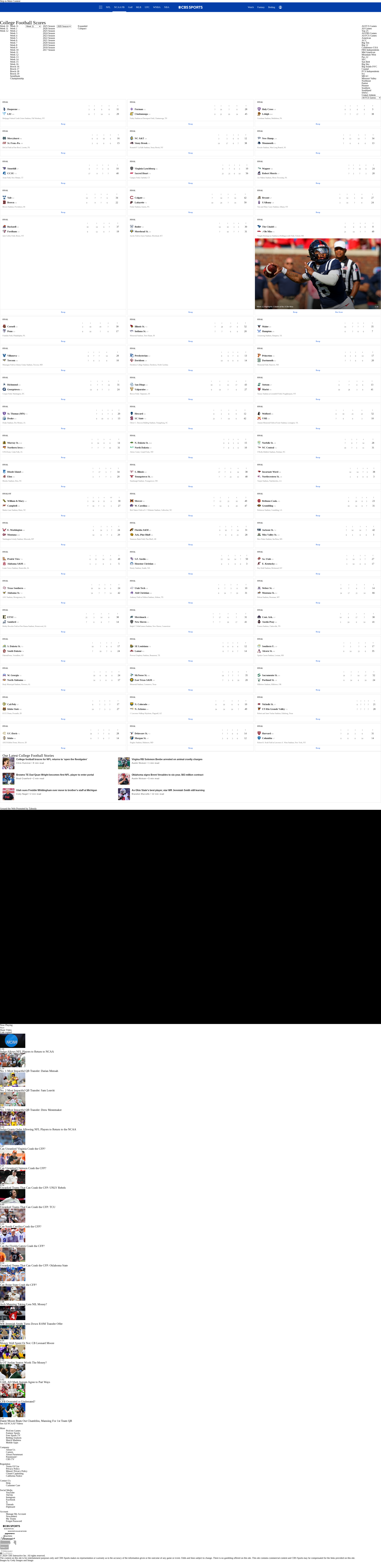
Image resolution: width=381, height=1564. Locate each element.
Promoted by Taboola (26, 808)
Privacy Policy (13, 1468)
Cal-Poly (11, 704)
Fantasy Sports (13, 1433)
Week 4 (13, 35)
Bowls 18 (14, 71)
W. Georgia (13, 675)
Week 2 (13, 31)
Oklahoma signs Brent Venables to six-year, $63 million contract (167, 775)
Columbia (267, 738)
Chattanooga (141, 114)
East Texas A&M (143, 680)
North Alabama (15, 680)
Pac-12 (365, 57)
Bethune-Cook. (269, 501)
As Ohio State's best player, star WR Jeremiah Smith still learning (168, 790)
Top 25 (365, 31)
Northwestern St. (270, 476)
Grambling (267, 506)
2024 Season (49, 33)
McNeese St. (141, 675)
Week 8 (13, 45)
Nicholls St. (267, 704)
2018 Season (49, 47)
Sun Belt (366, 62)
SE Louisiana (141, 646)
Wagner (266, 168)
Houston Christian (144, 564)
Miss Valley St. (269, 535)
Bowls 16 (14, 66)
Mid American (368, 52)
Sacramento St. (269, 675)
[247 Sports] (9, 1533)
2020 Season (49, 42)
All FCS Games (369, 35)
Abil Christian (142, 593)
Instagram (10, 1497)
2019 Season (49, 45)
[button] (268, 16)
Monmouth (267, 143)
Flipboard (10, 1507)
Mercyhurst (13, 138)
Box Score (339, 312)
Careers (9, 1452)
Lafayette (139, 202)
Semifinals (15, 76)
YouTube (10, 1492)
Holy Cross (267, 109)
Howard (139, 414)
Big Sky (365, 64)
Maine (265, 326)
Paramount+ (11, 1457)
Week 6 (13, 40)
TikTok (9, 1495)
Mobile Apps (12, 1442)
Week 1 (13, 28)
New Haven (140, 622)
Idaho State (13, 709)
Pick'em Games (13, 1430)
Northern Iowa (14, 447)
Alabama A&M (15, 564)
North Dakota (142, 447)
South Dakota (14, 651)
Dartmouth (267, 360)
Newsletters (11, 1516)
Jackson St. (268, 530)
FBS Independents (370, 50)
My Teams (11, 1518)
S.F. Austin (140, 559)
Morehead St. (141, 231)
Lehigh (265, 114)
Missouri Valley (369, 78)
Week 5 (13, 38)
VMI (264, 418)
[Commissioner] (8, 1542)
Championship (17, 78)
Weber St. (267, 588)
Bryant (265, 198)
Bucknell (11, 227)
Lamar (138, 651)
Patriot (365, 83)
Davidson (139, 360)
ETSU (10, 617)
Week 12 (4, 31)
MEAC (365, 76)
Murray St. (13, 443)
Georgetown (13, 389)
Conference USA (370, 47)
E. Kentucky (268, 564)
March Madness (13, 1440)
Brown (10, 202)
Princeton (267, 356)
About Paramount (14, 1454)
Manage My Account (16, 1514)
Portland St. (268, 680)
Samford (11, 622)
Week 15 (14, 62)
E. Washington (14, 530)
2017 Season (49, 50)
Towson (11, 360)
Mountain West (369, 54)
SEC (364, 59)
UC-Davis (12, 733)
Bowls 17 (14, 69)
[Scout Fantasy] (7, 1550)
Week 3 (13, 33)
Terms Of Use (12, 1466)
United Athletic (369, 95)
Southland (366, 90)
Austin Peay (268, 622)
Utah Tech (140, 588)
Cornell (11, 326)
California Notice (14, 1476)
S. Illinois (139, 472)
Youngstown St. (142, 476)
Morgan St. (140, 738)
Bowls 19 (14, 73)
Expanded (82, 26)
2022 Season (49, 38)
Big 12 (365, 45)
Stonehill (11, 168)
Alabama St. (13, 593)
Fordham (12, 231)
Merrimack (140, 617)
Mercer (138, 501)
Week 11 (4, 28)
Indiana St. (140, 331)
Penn (10, 331)
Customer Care (13, 1485)
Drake (10, 418)
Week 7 (13, 42)
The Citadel (268, 227)
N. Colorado (141, 704)
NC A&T (139, 138)
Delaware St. (141, 733)
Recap (63, 124)
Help (8, 1483)
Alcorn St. (267, 651)
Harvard (266, 733)
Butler (138, 227)
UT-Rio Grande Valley (273, 709)
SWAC (365, 92)
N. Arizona (140, 709)
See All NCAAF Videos (11, 1423)
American (366, 38)
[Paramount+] (8, 1538)
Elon (9, 476)
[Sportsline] (8, 1535)
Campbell (12, 506)
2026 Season (49, 28)
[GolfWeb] (6, 1553)
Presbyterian (141, 356)
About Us (10, 1449)
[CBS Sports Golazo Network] (17, 1531)
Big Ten (365, 42)
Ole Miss (267, 231)
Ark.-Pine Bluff (142, 535)
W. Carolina (141, 506)
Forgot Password (14, 1521)
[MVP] (4, 1547)
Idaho (10, 738)
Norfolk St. (267, 443)
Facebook (10, 1499)
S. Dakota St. (14, 646)
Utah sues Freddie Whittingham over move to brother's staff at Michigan (56, 790)
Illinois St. (140, 326)
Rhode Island (14, 472)
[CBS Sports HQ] (9, 1528)
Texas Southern (15, 588)
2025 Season (49, 31)
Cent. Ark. (267, 617)
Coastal (365, 69)
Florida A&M (142, 530)
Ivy (363, 73)
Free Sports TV (13, 1435)
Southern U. (268, 646)
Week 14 (14, 59)
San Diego (140, 385)
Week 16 (14, 64)
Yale (9, 198)
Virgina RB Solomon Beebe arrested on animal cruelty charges (167, 759)
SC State (139, 418)
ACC (364, 40)
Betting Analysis (13, 1438)
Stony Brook (141, 143)
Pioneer (365, 85)
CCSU (10, 173)
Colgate (138, 198)
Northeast (366, 81)
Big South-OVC (369, 66)
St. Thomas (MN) (16, 414)
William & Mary (15, 501)
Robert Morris (269, 173)
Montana (12, 535)
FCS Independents (370, 71)
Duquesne (12, 109)
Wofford (266, 414)
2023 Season (49, 35)
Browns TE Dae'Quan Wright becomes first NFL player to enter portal (55, 775)
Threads (10, 1504)
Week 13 (14, 57)
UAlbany (266, 202)
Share (2, 1028)
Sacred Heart (141, 173)
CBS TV (10, 1459)
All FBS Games (369, 33)
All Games (367, 28)
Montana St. (268, 593)
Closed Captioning (15, 1473)
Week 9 (13, 47)
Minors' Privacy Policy (16, 1471)
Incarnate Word (270, 472)
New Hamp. (268, 138)
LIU (9, 114)
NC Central (268, 447)
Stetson (265, 385)
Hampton (267, 331)
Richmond (12, 385)
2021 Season (49, 40)
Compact (82, 28)
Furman (139, 109)
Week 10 (4, 26)
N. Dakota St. (141, 443)
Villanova (12, 356)
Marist (265, 389)
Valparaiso (140, 389)
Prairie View (13, 559)
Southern (366, 88)
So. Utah (266, 559)
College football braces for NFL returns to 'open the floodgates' (51, 759)
